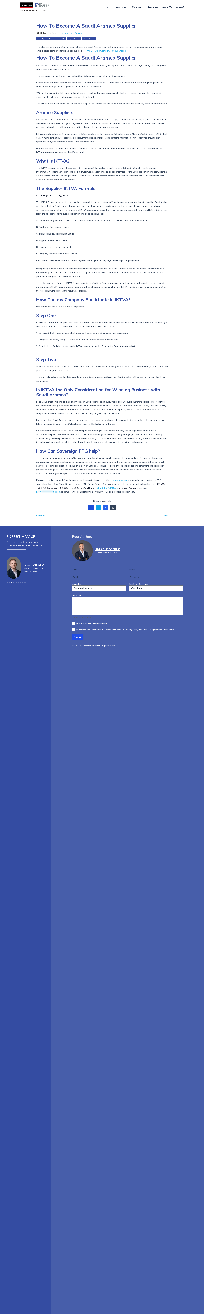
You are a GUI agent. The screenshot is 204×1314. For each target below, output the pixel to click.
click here (114, 645)
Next (165, 515)
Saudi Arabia (89, 39)
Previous (40, 515)
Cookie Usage (149, 629)
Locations (120, 7)
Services (136, 7)
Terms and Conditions (115, 629)
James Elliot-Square (72, 33)
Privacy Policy (132, 629)
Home (108, 7)
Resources (152, 7)
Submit (77, 637)
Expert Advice (74, 39)
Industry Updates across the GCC (51, 39)
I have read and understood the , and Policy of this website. (125, 629)
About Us (167, 7)
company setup (119, 480)
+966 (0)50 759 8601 (106, 487)
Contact (180, 7)
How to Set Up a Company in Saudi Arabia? (105, 50)
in (105, 507)
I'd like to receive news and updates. (92, 623)
